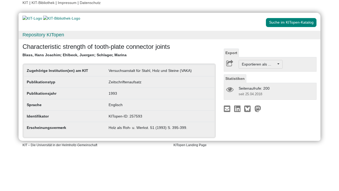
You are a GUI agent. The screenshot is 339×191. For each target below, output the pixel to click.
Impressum (67, 3)
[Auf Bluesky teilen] (248, 108)
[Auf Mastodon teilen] (258, 108)
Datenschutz (90, 3)
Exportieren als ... (259, 64)
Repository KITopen (43, 34)
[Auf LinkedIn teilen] (237, 108)
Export (231, 53)
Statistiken (235, 78)
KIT (25, 3)
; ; (75, 55)
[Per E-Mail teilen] (227, 108)
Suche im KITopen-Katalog (291, 22)
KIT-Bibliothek (44, 3)
